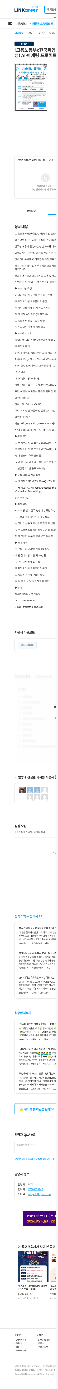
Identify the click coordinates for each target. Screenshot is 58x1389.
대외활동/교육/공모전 (41, 23)
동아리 (52, 33)
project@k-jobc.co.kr (33, 606)
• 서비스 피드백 (42, 1346)
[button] (45, 65)
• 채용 (17, 1346)
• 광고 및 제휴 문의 (43, 1339)
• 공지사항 (18, 1343)
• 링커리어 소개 (20, 1339)
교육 (30, 33)
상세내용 (31, 211)
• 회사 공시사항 (20, 1350)
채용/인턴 (21, 23)
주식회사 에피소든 (25, 1294)
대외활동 (19, 33)
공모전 (41, 33)
